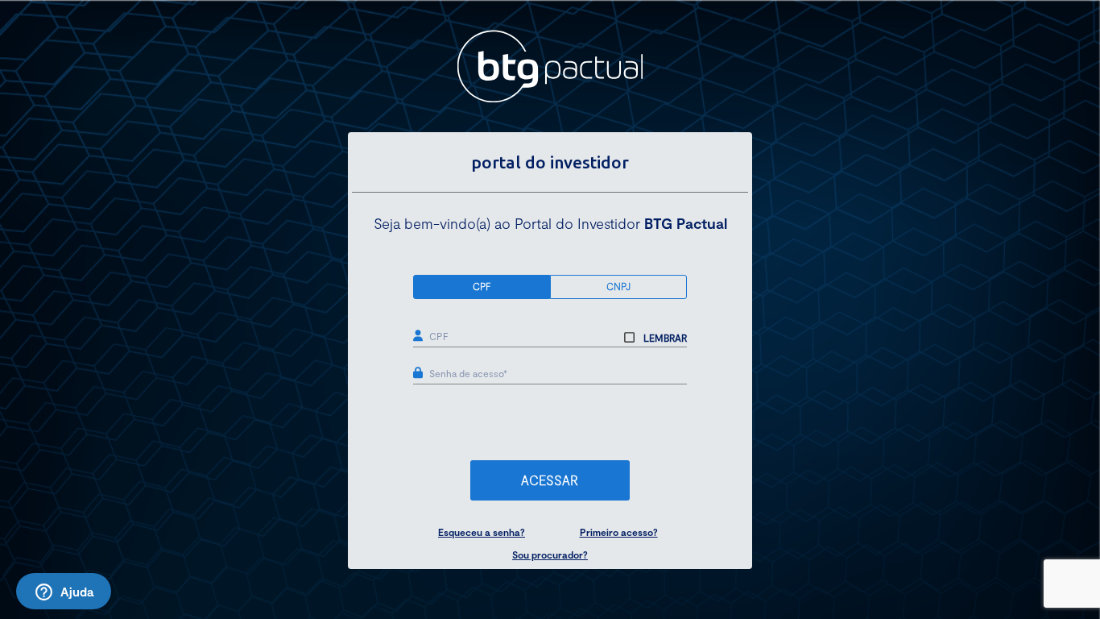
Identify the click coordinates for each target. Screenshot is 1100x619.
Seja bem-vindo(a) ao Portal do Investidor (550, 223)
